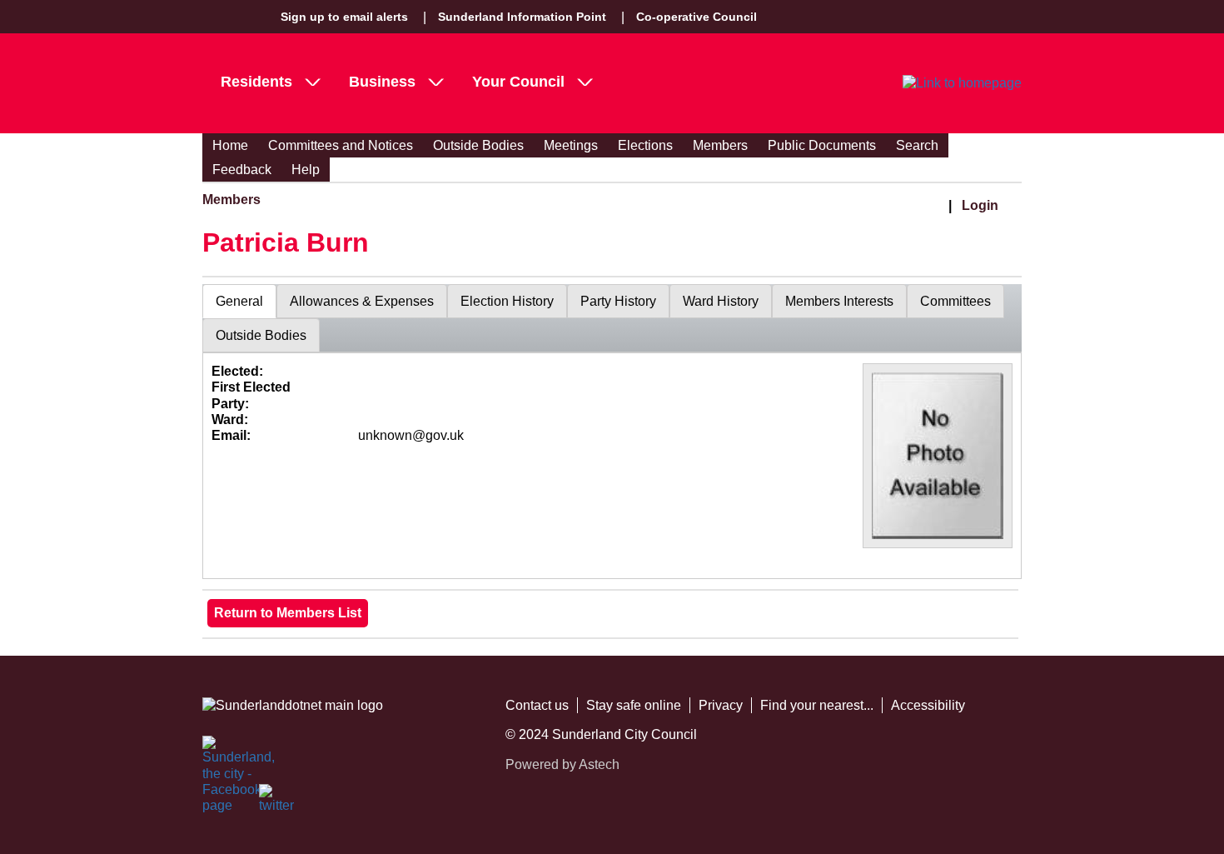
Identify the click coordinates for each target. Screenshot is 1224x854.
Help (305, 169)
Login (980, 205)
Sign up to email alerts (344, 16)
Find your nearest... (816, 705)
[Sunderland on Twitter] (277, 802)
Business (382, 81)
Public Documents (822, 145)
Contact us (537, 705)
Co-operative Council (696, 16)
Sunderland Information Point (522, 16)
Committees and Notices (340, 145)
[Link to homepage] (962, 83)
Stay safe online (633, 705)
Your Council (518, 81)
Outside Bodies (478, 145)
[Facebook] (220, 754)
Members (720, 145)
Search (917, 145)
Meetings (571, 145)
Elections (645, 145)
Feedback (241, 169)
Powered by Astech (562, 764)
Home (230, 145)
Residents (256, 81)
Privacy (721, 705)
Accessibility (928, 705)
